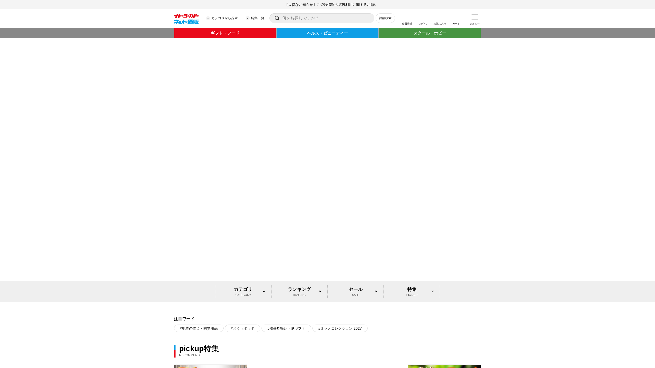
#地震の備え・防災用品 (199, 252)
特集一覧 (257, 18)
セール (356, 215)
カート (456, 23)
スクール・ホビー (429, 33)
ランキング (299, 215)
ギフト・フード (225, 33)
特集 (412, 215)
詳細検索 (385, 18)
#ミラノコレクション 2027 (340, 252)
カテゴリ (243, 215)
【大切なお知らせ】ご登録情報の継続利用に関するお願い (331, 5)
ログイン (423, 23)
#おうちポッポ (242, 252)
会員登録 (407, 23)
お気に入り (439, 23)
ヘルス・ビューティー (327, 33)
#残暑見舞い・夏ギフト (286, 252)
